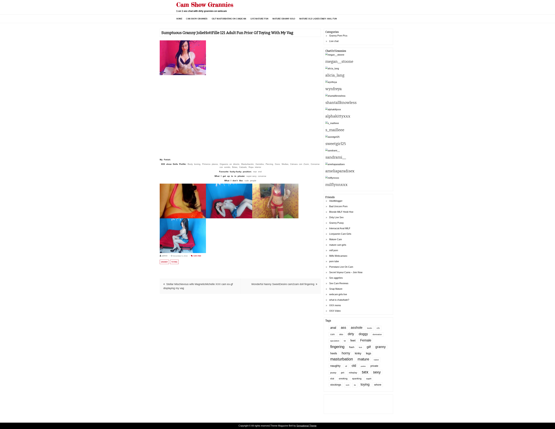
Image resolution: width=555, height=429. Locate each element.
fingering (337, 347)
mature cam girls (337, 245)
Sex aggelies (336, 278)
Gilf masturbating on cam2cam (229, 19)
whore (377, 384)
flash (351, 347)
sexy (377, 372)
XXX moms (335, 305)
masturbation (341, 359)
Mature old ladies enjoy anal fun (318, 19)
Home (179, 19)
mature (363, 359)
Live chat (197, 256)
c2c (378, 328)
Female (365, 340)
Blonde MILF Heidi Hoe (341, 212)
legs (368, 353)
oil (346, 366)
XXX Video (335, 311)
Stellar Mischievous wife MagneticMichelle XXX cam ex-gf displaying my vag (198, 286)
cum (332, 334)
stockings (335, 384)
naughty (335, 365)
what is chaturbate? (339, 300)
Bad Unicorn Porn (338, 206)
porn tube (334, 261)
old (354, 366)
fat (345, 341)
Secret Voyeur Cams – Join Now (345, 272)
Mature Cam (335, 239)
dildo (341, 335)
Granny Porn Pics (338, 35)
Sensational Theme (306, 426)
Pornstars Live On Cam (341, 267)
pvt (342, 372)
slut (332, 378)
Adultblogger (335, 201)
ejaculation (334, 341)
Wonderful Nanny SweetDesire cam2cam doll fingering (282, 284)
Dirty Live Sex (336, 217)
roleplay (353, 372)
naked (376, 360)
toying (174, 262)
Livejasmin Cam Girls (340, 234)
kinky (358, 353)
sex (365, 372)
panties (363, 366)
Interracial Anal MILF (339, 228)
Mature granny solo (284, 19)
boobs (369, 328)
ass (343, 327)
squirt (368, 378)
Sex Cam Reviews (338, 283)
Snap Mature (335, 289)
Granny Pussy (336, 223)
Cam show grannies (196, 19)
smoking (343, 378)
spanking (356, 378)
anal (333, 327)
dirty (351, 334)
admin (165, 256)
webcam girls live (338, 294)
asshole (356, 327)
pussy (333, 372)
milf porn (333, 250)
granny (164, 262)
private (374, 365)
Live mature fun (259, 19)
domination (377, 335)
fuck (360, 347)
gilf (369, 347)
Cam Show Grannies (204, 4)
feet (353, 340)
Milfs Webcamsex (338, 256)
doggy (363, 334)
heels (333, 353)
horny (346, 353)
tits (355, 385)
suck (347, 385)
